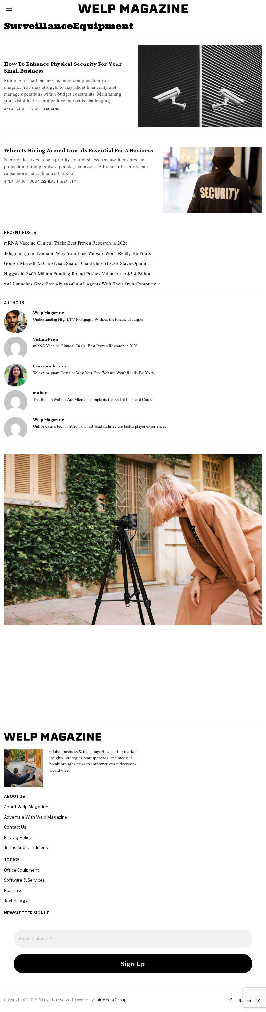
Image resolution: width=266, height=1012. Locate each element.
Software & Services (24, 880)
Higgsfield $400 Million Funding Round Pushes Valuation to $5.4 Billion (77, 273)
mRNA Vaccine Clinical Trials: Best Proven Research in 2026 (66, 242)
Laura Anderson (49, 366)
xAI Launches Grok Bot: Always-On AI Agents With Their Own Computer (80, 283)
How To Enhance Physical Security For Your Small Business (63, 67)
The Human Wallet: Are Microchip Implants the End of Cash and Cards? (93, 399)
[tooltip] (15, 321)
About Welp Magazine (26, 806)
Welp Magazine (48, 109)
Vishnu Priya (45, 339)
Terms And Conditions (26, 847)
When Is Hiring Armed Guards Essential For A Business (78, 150)
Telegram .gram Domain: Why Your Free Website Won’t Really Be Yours (77, 253)
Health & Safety (61, 181)
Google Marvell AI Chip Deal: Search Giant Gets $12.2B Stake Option (75, 263)
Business (38, 181)
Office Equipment (21, 870)
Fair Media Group (110, 999)
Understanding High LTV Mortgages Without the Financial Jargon (88, 319)
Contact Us (15, 827)
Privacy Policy (17, 837)
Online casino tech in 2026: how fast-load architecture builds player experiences (99, 426)
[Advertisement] (133, 680)
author (40, 392)
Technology (16, 900)
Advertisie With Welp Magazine (35, 817)
